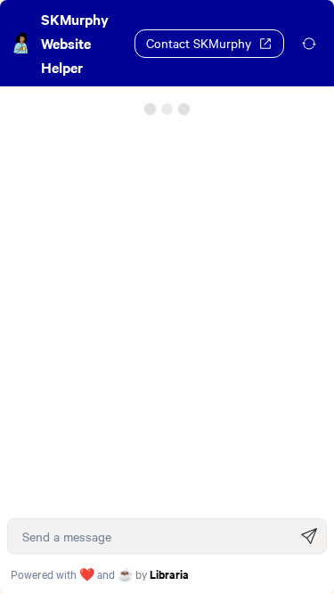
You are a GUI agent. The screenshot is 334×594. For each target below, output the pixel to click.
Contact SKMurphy (198, 43)
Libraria (169, 574)
